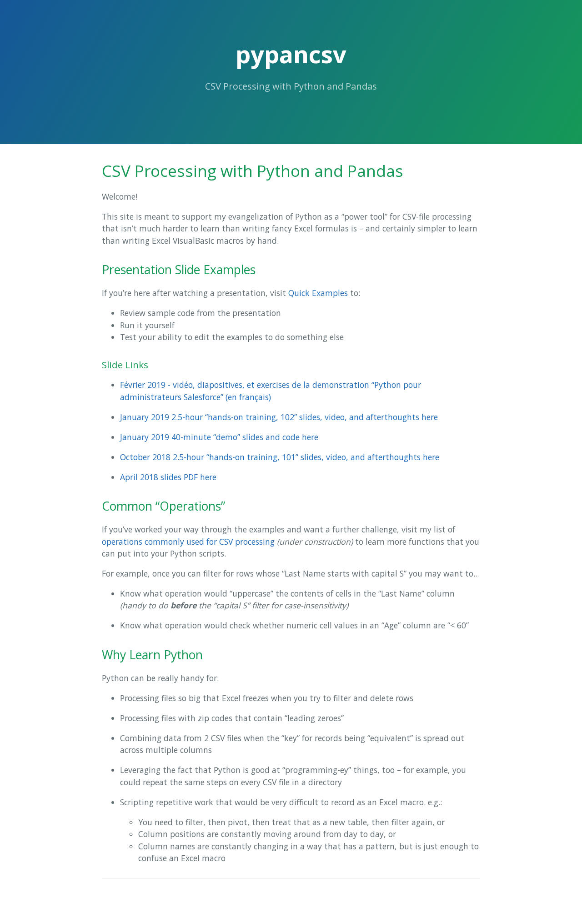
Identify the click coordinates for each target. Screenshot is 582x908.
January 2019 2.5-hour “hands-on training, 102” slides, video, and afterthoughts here (279, 416)
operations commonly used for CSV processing (188, 541)
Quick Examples (318, 292)
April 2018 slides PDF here (168, 477)
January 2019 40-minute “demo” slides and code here (219, 436)
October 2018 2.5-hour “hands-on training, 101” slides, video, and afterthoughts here (279, 456)
